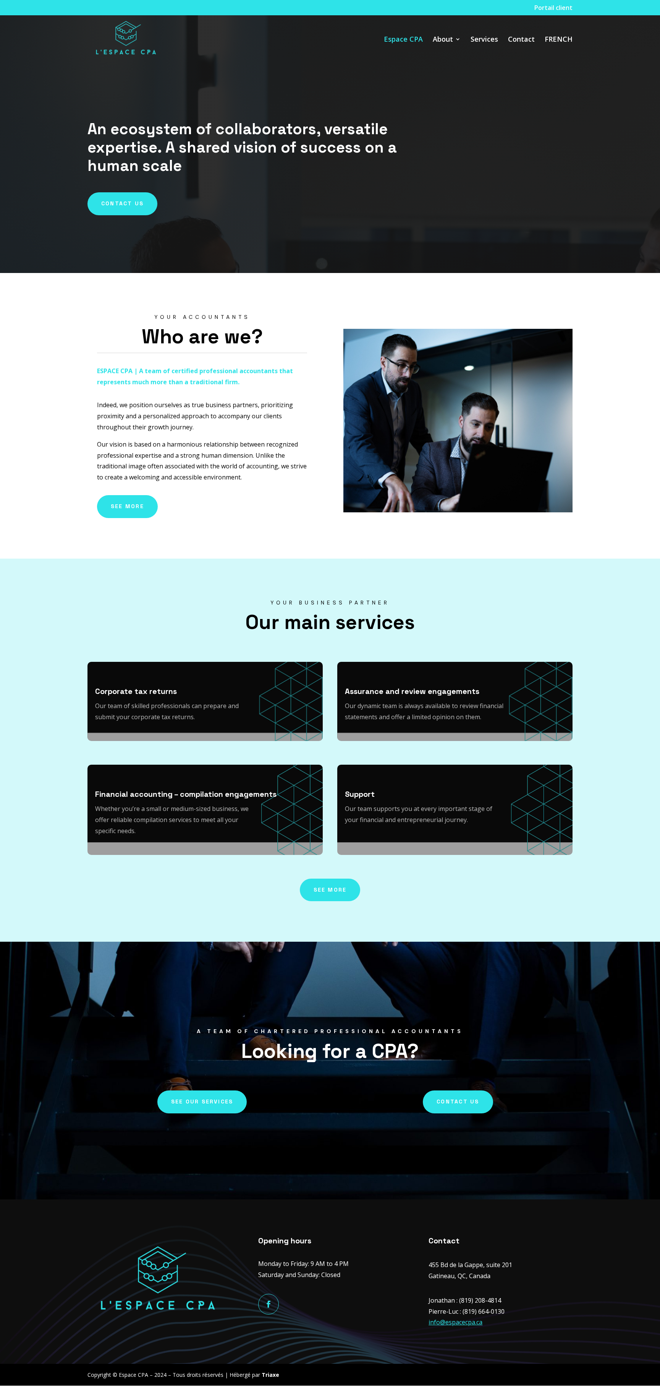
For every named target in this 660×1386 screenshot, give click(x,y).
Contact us (122, 203)
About (443, 40)
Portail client (553, 8)
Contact (521, 40)
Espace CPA (403, 40)
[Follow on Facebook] (268, 1304)
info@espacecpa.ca (455, 1322)
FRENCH (559, 40)
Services (484, 40)
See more (127, 506)
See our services (202, 1101)
